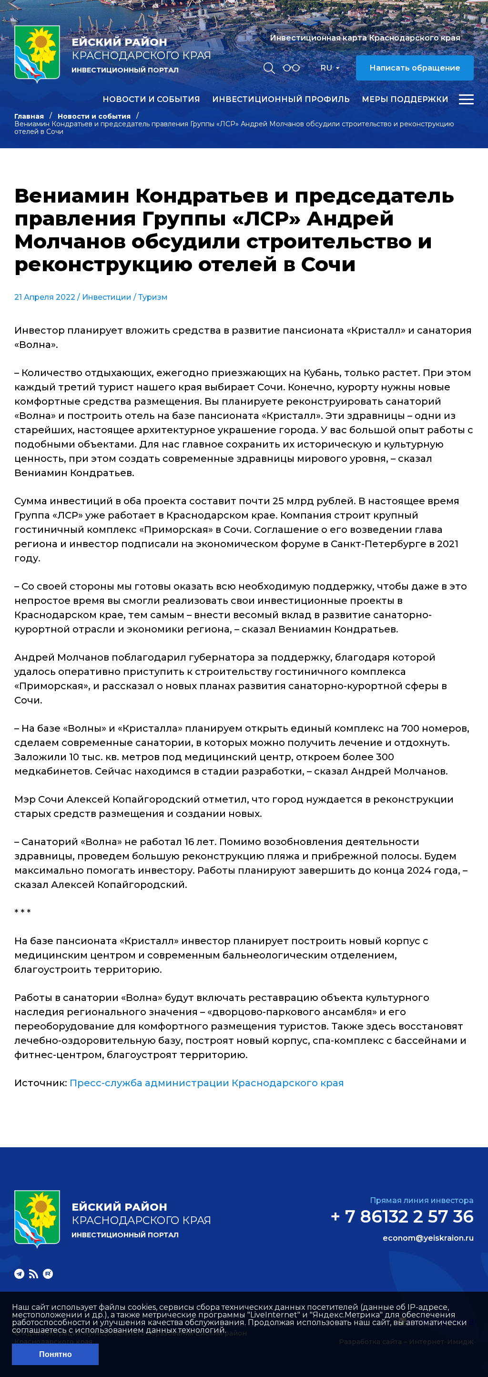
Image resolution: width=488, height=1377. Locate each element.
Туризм (153, 297)
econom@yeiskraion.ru (428, 1238)
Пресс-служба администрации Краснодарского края (207, 1083)
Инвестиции (107, 297)
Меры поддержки (405, 99)
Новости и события (151, 99)
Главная (29, 116)
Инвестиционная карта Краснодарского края (365, 37)
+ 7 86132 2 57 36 (402, 1216)
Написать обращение (414, 67)
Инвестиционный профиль (281, 99)
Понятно (55, 1354)
